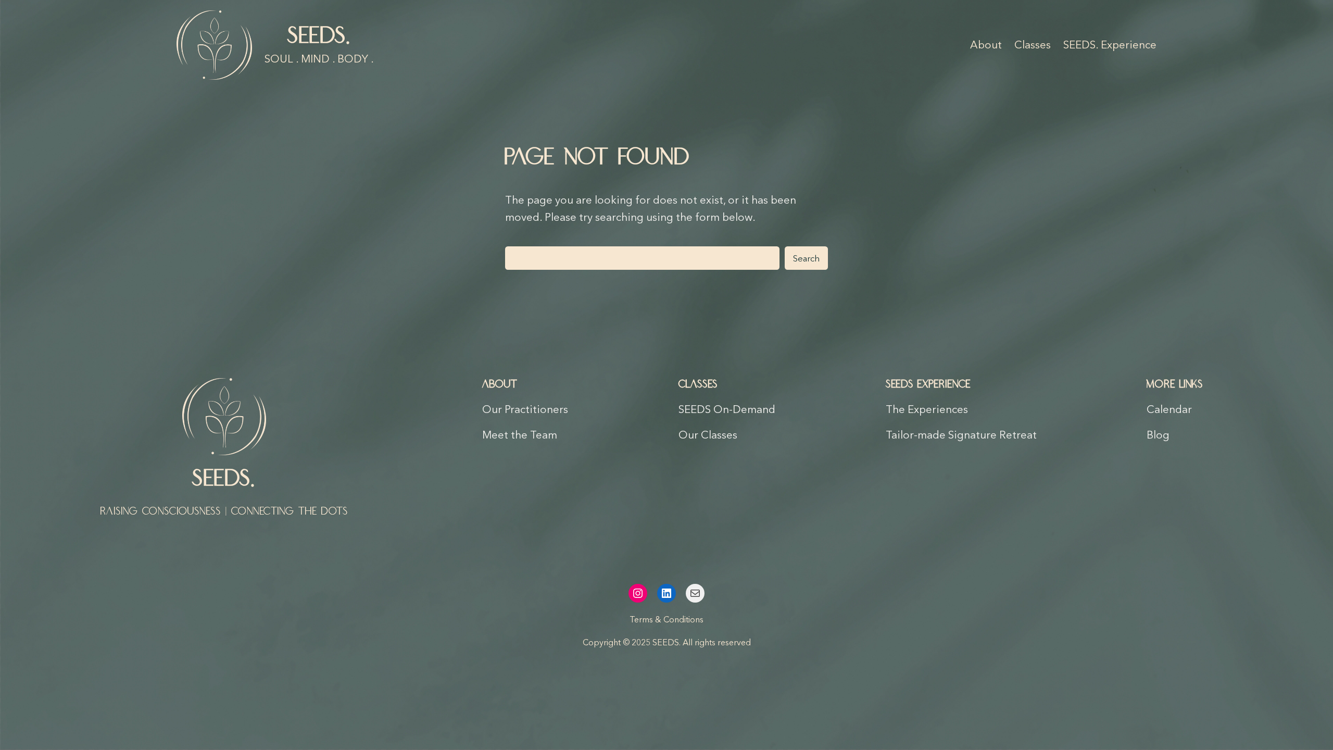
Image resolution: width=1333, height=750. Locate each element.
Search (806, 258)
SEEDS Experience (928, 384)
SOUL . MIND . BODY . (319, 58)
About (500, 384)
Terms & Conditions (666, 619)
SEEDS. (319, 36)
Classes (698, 384)
